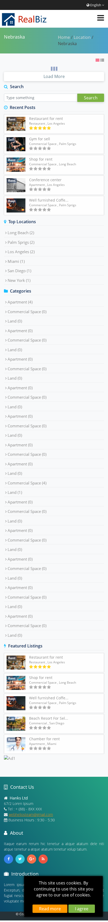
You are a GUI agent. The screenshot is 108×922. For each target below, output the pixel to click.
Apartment (37, 185)
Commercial (38, 723)
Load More (54, 76)
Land (15, 321)
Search (91, 98)
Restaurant (37, 123)
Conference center (45, 179)
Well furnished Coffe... (48, 200)
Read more (50, 909)
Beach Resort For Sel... (48, 718)
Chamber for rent (44, 738)
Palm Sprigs (21, 242)
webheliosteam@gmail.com (31, 814)
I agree (81, 909)
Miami (16, 261)
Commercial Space (43, 144)
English (95, 5)
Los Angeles (21, 251)
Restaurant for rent (46, 118)
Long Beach (21, 232)
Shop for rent (40, 159)
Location (82, 37)
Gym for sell (39, 138)
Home (64, 37)
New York (19, 280)
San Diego (19, 270)
